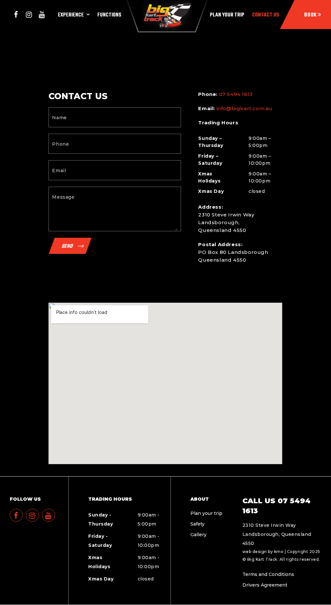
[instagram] (29, 14)
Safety (197, 524)
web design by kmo (263, 551)
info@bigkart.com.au (244, 108)
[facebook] (16, 14)
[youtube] (42, 14)
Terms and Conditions (268, 574)
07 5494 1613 (236, 94)
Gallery (198, 534)
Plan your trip (206, 513)
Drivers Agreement (264, 585)
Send (68, 246)
